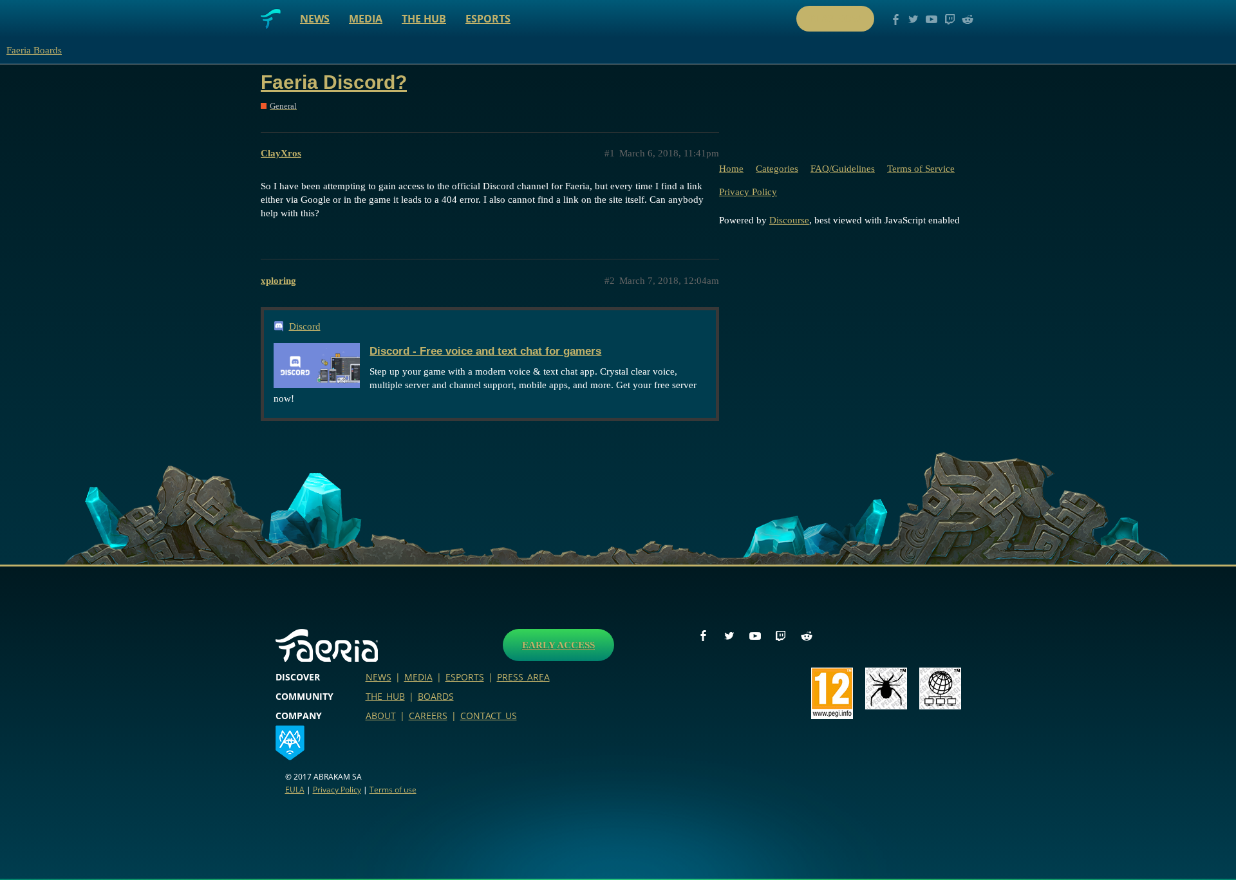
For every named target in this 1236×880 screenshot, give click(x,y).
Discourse (789, 220)
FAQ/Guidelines (842, 169)
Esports (487, 19)
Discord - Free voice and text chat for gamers (485, 350)
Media (365, 19)
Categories (777, 169)
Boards (436, 696)
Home (731, 169)
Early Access (558, 645)
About (381, 715)
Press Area (523, 677)
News (315, 19)
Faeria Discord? (334, 82)
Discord (305, 326)
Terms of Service (921, 169)
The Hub (424, 19)
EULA (294, 789)
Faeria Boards (34, 50)
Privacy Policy (748, 192)
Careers (428, 715)
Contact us (488, 715)
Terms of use (393, 789)
